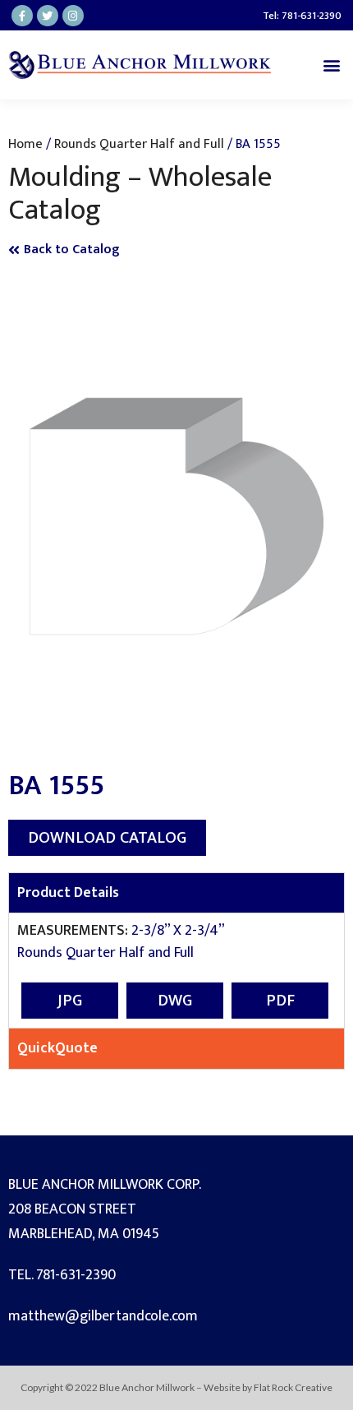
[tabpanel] (176, 970)
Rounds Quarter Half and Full (139, 143)
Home (25, 143)
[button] (331, 64)
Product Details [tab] (68, 893)
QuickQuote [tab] (57, 1048)
